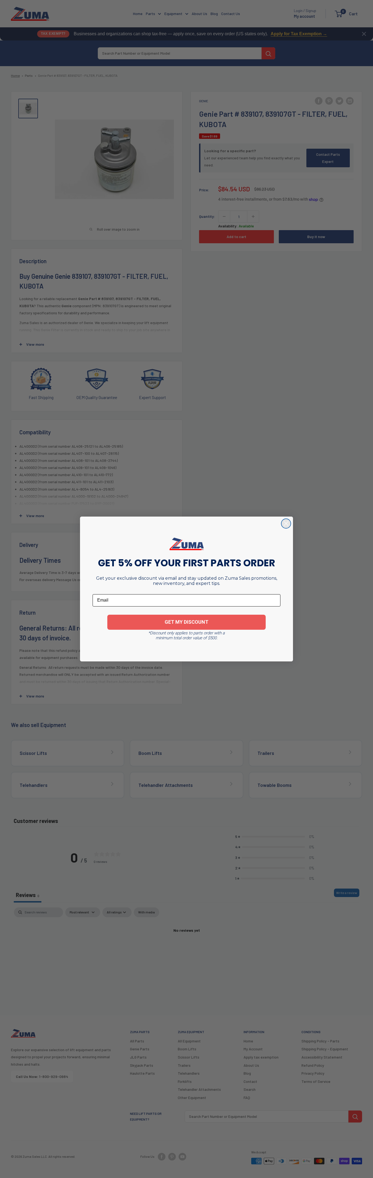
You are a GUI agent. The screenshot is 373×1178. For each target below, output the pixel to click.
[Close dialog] (286, 523)
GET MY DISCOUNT (186, 622)
